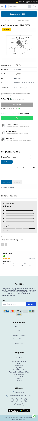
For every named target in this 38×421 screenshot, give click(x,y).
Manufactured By (6, 65)
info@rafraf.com (20, 392)
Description (4, 87)
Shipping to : (5, 157)
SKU (2, 78)
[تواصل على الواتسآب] (34, 417)
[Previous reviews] (2, 244)
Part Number (4, 69)
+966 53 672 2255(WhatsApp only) (20, 396)
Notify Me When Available (9, 108)
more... (16, 84)
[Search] (29, 6)
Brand (3, 73)
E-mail (3, 300)
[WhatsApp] (17, 118)
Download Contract (8, 295)
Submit (31, 304)
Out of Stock (17, 104)
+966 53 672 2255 (24, 114)
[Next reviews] (6, 244)
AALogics (23, 419)
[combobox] (12, 157)
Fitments (3, 83)
